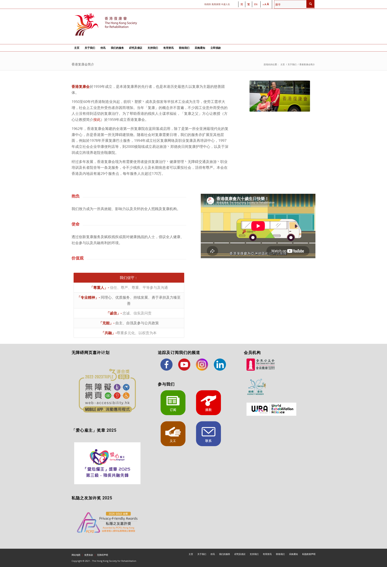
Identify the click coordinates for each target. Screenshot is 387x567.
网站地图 (76, 554)
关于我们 (292, 64)
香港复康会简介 (83, 64)
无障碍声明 (102, 554)
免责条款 (88, 554)
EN (255, 4)
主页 (282, 64)
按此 (97, 119)
